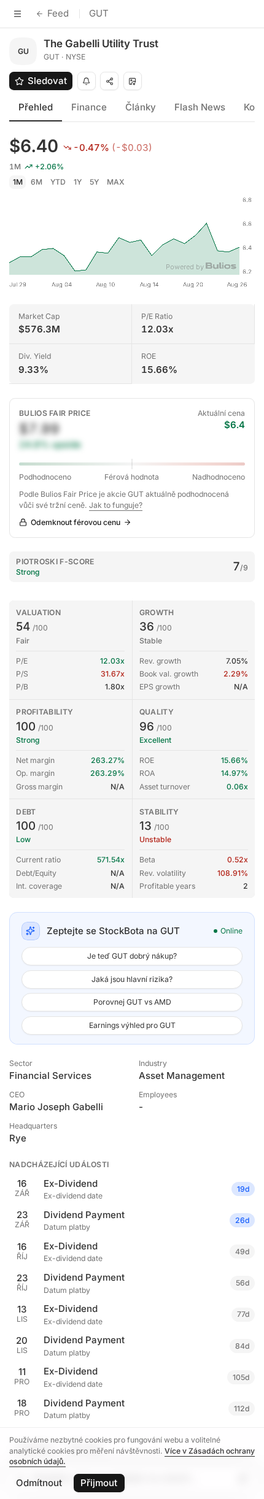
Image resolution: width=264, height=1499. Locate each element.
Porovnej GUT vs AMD (132, 1001)
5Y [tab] (94, 181)
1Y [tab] (78, 181)
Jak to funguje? (115, 505)
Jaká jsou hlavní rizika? (132, 979)
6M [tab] (36, 181)
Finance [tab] (89, 107)
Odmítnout (39, 1483)
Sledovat (47, 80)
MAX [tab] (116, 181)
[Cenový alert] (86, 81)
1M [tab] (18, 181)
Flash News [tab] (199, 107)
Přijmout (98, 1483)
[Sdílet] (109, 81)
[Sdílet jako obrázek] (132, 81)
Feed (58, 13)
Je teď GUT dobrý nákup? (132, 955)
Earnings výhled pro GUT (132, 1025)
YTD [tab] (58, 181)
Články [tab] (140, 107)
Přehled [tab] (35, 107)
